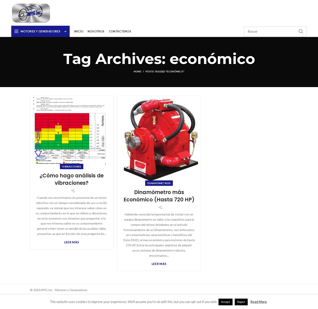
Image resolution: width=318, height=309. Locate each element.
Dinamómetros (159, 183)
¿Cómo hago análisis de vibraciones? (72, 179)
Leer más (71, 242)
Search (301, 31)
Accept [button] (225, 302)
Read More (259, 302)
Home (137, 71)
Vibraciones (71, 166)
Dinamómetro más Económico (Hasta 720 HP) (159, 196)
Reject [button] (241, 302)
